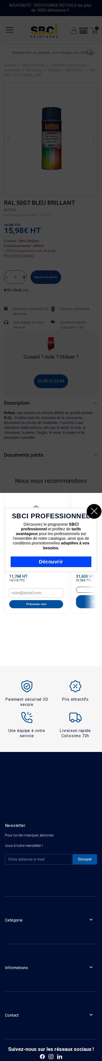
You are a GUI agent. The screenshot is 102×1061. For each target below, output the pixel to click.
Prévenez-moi (36, 604)
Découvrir (51, 561)
